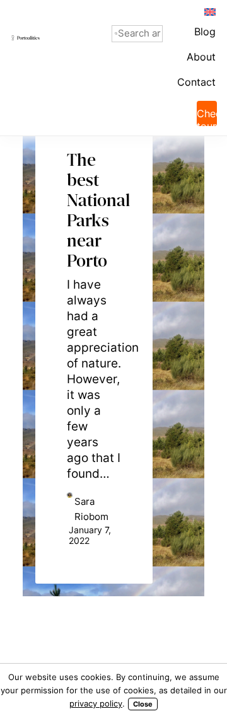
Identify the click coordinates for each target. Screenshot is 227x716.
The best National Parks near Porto (94, 188)
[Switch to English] (209, 11)
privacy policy (95, 703)
